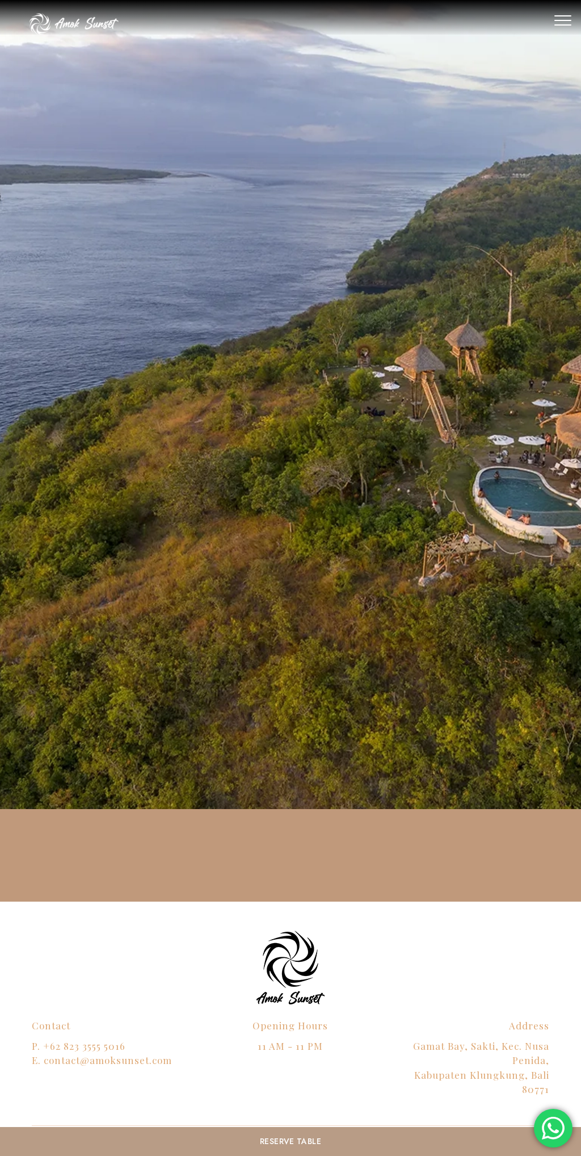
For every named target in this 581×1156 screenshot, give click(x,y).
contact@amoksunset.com (108, 1060)
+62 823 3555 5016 (84, 1046)
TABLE (290, 1141)
